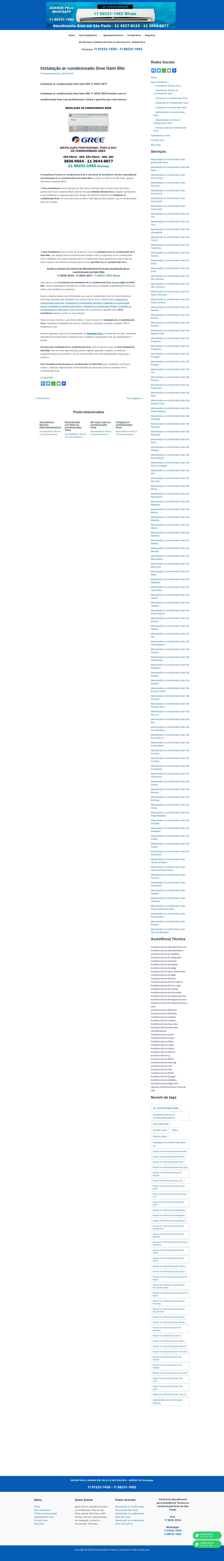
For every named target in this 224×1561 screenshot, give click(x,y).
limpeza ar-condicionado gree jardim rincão (168, 1259)
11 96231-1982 (131, 49)
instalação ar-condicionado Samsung (83, 303)
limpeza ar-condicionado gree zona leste (170, 1373)
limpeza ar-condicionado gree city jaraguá (167, 1173)
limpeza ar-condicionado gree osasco (168, 1271)
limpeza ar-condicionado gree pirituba (169, 1322)
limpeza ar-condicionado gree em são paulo (169, 1187)
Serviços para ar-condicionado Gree (100, 425)
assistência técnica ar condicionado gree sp (164, 1116)
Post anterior (42, 398)
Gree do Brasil (160, 1136)
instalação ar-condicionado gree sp (169, 1144)
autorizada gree (161, 1124)
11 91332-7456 (105, 49)
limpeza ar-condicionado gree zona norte (168, 1379)
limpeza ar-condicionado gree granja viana (168, 1203)
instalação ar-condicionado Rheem (100, 306)
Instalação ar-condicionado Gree (172, 102)
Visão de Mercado (140, 1549)
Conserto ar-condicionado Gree (171, 98)
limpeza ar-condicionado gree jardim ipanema (168, 1235)
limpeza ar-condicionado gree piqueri (168, 1317)
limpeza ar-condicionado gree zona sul (169, 1394)
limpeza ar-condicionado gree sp (167, 1335)
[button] (98, 35)
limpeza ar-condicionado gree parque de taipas (170, 1294)
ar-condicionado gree (165, 1108)
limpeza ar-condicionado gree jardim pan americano (170, 1243)
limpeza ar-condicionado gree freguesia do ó (169, 1195)
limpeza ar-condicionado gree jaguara (169, 1210)
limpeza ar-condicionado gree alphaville (169, 1151)
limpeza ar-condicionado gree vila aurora (170, 1351)
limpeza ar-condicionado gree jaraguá (169, 1220)
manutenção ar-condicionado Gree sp (167, 1401)
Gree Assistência (88, 35)
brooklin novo (160, 1130)
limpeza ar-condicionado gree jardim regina (168, 1251)
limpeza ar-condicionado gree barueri (168, 1156)
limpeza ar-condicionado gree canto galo (170, 1167)
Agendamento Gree (113, 35)
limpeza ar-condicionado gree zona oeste (168, 1387)
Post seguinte (135, 398)
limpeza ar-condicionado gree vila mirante (167, 1358)
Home (72, 35)
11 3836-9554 (172, 1520)
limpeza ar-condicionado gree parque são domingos (169, 1310)
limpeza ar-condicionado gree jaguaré (169, 1215)
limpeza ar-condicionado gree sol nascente (167, 1328)
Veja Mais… (93, 1523)
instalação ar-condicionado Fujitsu (65, 306)
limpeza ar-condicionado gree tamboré (169, 1346)
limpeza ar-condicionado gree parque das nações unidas (169, 1286)
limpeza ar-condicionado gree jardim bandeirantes (168, 1227)
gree (174, 1130)
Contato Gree (134, 35)
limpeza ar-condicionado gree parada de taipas (170, 1278)
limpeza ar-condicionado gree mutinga (169, 1266)
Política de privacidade (45, 1513)
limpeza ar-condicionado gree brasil (168, 1162)
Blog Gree (150, 35)
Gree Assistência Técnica (50, 431)
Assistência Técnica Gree (168, 85)
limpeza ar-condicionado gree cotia (168, 1180)
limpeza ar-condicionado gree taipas (168, 1341)
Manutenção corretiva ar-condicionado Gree (73, 426)
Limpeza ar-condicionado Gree (124, 425)
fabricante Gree (95, 333)
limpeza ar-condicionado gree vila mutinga (167, 1366)
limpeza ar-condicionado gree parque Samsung (169, 1302)
